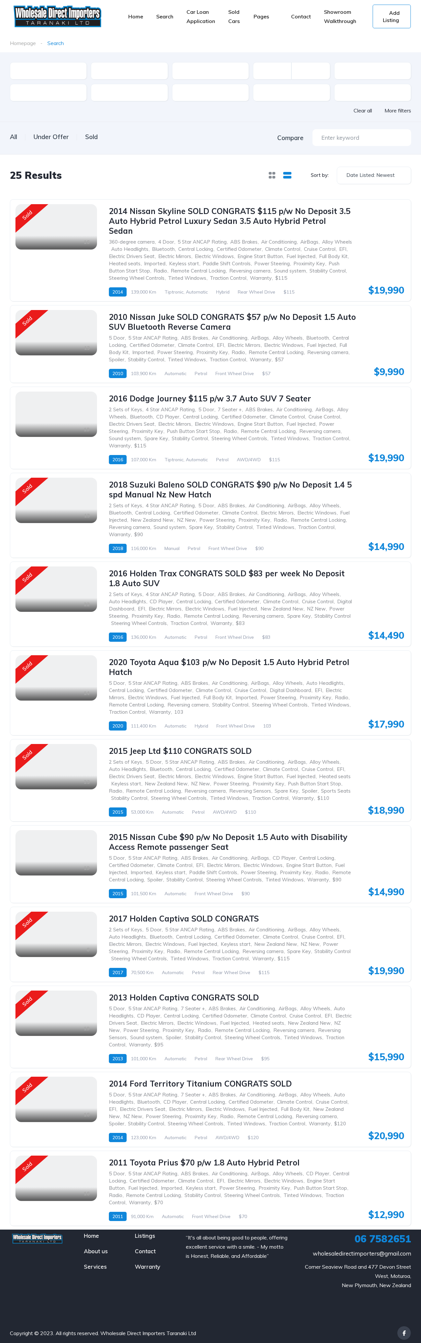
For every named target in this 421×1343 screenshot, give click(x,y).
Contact (301, 16)
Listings (145, 1235)
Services (95, 1266)
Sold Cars (234, 16)
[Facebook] (404, 1333)
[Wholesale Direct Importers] (57, 16)
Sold (91, 137)
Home (135, 16)
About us (96, 1251)
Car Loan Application (200, 16)
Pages (261, 16)
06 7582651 (383, 1239)
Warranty (147, 1266)
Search (164, 16)
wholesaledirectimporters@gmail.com (362, 1253)
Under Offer (51, 137)
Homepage (23, 43)
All (13, 137)
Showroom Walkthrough (340, 16)
